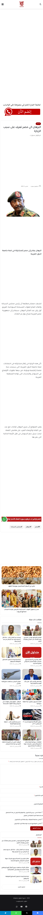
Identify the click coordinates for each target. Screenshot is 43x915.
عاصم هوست (19, 901)
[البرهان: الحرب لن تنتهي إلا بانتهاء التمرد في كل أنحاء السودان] (11, 734)
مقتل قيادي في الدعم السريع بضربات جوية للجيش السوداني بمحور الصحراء (32, 661)
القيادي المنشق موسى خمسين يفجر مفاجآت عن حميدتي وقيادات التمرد (32, 639)
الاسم (41, 787)
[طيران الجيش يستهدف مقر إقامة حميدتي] (11, 674)
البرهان (28, 527)
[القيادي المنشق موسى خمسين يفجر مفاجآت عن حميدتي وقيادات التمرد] (31, 630)
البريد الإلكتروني (38, 795)
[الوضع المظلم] (41, 5)
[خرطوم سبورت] (21, 4)
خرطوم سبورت (34, 186)
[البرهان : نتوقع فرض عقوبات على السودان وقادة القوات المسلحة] (11, 694)
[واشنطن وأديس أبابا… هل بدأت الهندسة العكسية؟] (31, 674)
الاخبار (38, 123)
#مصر (37, 527)
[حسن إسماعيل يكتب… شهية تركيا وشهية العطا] (11, 714)
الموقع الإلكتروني (38, 804)
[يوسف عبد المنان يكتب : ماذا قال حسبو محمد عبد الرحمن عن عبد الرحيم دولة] (11, 630)
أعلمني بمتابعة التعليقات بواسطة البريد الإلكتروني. (27, 819)
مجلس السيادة (16, 527)
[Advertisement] (21, 32)
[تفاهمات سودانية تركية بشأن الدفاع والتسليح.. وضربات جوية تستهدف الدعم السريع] (31, 734)
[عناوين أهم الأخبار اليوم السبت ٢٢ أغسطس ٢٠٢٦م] (31, 714)
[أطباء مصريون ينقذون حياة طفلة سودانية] (31, 694)
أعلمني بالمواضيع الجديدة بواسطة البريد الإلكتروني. (27, 823)
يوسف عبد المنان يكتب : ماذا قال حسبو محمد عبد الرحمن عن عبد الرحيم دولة (11, 639)
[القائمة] (3, 5)
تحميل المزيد (21, 887)
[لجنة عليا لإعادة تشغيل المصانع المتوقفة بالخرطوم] (11, 652)
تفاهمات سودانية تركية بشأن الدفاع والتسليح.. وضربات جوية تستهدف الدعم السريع (32, 744)
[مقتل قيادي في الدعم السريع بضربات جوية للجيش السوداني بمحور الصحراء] (31, 652)
